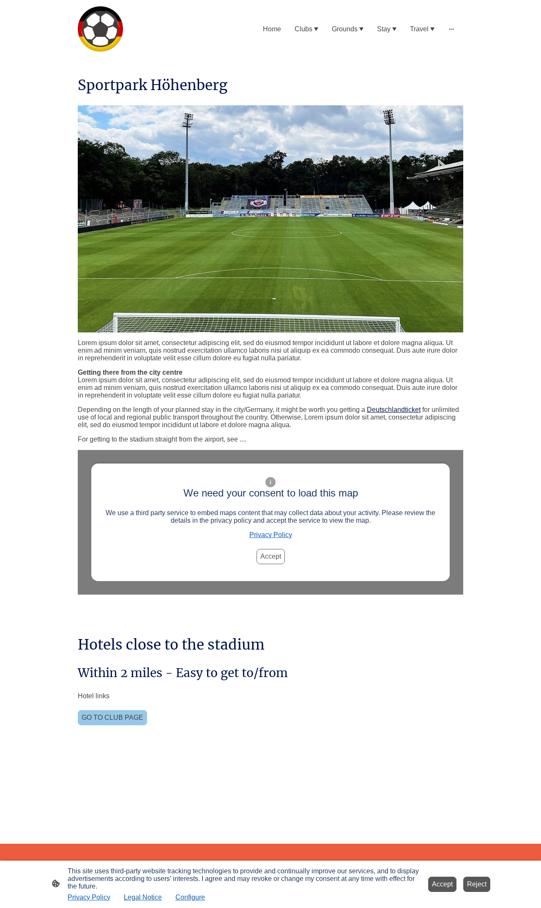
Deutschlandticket (394, 409)
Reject (476, 884)
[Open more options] (451, 29)
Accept (270, 556)
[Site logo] (100, 29)
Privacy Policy (270, 534)
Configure (190, 897)
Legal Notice (143, 897)
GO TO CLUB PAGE (112, 717)
